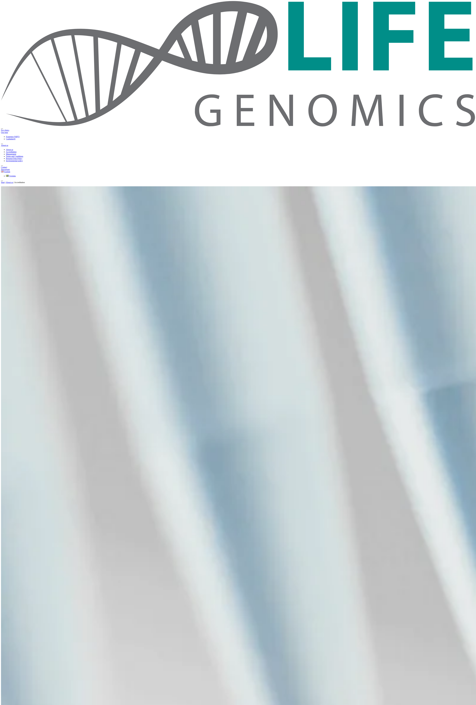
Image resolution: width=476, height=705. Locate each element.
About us (9, 182)
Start (3, 182)
